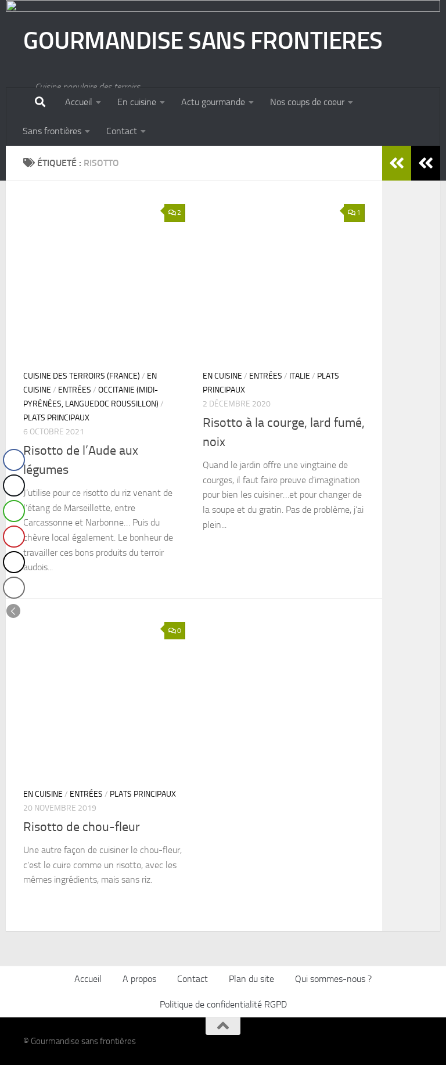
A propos (139, 978)
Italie (299, 376)
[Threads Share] (14, 562)
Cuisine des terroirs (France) (81, 376)
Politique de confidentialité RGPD (223, 1004)
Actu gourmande (213, 101)
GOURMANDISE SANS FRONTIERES (203, 40)
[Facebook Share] (14, 460)
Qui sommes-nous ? (333, 978)
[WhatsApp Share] (14, 511)
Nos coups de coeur (307, 101)
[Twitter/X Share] (14, 485)
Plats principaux (56, 418)
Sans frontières (52, 130)
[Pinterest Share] (14, 537)
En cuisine (136, 101)
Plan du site (251, 978)
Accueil (78, 101)
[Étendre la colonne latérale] (425, 163)
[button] (13, 611)
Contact (121, 130)
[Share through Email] (14, 588)
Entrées (74, 390)
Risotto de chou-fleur (81, 826)
